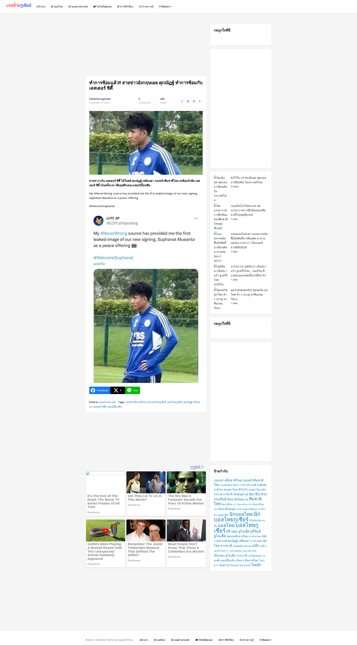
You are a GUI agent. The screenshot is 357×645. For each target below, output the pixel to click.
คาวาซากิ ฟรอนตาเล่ (234, 494)
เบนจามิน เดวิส (249, 550)
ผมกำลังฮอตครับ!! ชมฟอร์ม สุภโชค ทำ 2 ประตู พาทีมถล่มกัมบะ (249, 294)
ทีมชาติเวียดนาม (237, 499)
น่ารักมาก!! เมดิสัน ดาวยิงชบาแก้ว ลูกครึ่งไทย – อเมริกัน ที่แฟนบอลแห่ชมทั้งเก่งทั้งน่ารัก (248, 271)
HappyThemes (125, 639)
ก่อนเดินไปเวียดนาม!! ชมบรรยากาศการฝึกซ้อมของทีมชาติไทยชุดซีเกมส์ (248, 210)
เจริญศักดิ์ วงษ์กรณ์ (242, 546)
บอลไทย (58, 6)
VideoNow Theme (104, 639)
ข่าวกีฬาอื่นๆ (126, 6)
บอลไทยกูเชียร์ (175, 402)
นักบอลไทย (241, 514)
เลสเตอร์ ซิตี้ (99, 406)
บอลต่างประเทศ (79, 6)
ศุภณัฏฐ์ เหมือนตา (239, 541)
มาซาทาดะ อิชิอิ (257, 536)
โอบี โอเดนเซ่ (232, 565)
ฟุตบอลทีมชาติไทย (237, 536)
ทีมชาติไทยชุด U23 (229, 509)
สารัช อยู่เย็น (256, 541)
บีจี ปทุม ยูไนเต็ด (238, 531)
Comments (145, 100)
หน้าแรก (40, 6)
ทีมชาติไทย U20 (245, 504)
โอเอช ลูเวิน (244, 565)
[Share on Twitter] (188, 101)
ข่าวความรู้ (147, 6)
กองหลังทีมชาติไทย (229, 484)
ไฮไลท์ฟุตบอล (104, 6)
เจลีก (255, 545)
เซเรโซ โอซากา (221, 550)
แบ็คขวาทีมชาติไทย (246, 560)
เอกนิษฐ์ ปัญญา (255, 555)
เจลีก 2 (263, 546)
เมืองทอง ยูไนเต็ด (224, 555)
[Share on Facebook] (182, 101)
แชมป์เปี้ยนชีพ (114, 406)
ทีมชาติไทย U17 (229, 504)
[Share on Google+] (199, 101)
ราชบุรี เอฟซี (220, 541)
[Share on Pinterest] (194, 101)
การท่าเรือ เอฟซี (247, 485)
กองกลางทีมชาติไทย (228, 480)
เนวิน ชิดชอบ (236, 550)
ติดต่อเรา (166, 6)
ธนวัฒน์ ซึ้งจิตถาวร (251, 509)
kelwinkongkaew (100, 99)
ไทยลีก (256, 564)
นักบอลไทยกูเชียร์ (156, 402)
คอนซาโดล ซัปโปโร (236, 489)
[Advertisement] (146, 50)
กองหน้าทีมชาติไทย (135, 402)
